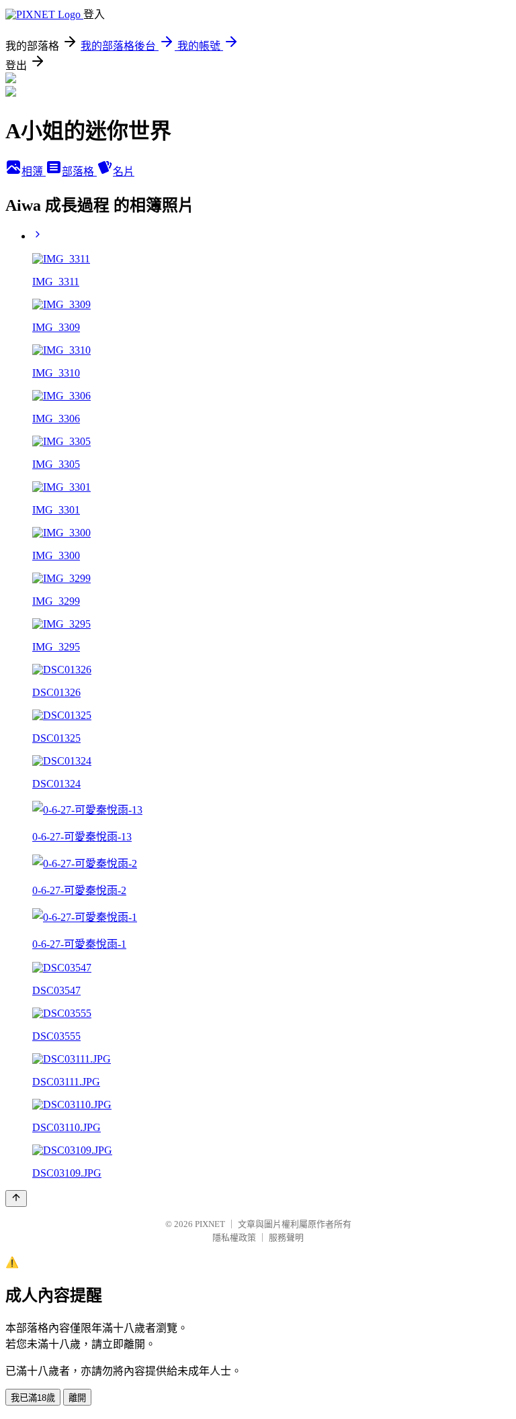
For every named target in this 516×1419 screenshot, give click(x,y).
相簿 (34, 171)
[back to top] (16, 1198)
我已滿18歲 (33, 1398)
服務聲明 (286, 1237)
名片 (123, 171)
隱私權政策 (234, 1237)
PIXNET (210, 1224)
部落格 (79, 171)
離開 (77, 1398)
